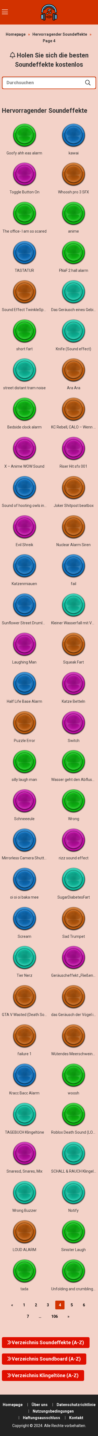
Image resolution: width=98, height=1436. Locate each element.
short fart (24, 349)
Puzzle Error (24, 740)
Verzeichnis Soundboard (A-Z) (46, 1359)
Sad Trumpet (73, 936)
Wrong (73, 819)
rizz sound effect (73, 858)
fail (73, 584)
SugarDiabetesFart (73, 897)
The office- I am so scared (24, 231)
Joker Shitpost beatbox (74, 505)
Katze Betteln (73, 701)
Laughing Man (24, 662)
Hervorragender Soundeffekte (59, 34)
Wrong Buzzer (24, 1210)
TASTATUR (24, 270)
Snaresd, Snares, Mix (24, 1171)
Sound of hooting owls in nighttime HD (34, 505)
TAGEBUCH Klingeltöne (24, 1132)
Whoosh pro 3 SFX (73, 192)
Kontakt (76, 1418)
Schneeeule (24, 819)
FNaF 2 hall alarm (73, 270)
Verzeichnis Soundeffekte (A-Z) (48, 1342)
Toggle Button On (24, 192)
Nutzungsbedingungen (53, 1411)
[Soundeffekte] (49, 12)
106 (54, 1316)
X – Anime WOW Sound (24, 466)
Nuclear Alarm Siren (73, 545)
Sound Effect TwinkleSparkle (27, 310)
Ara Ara (73, 388)
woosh (73, 1093)
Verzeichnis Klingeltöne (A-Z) (45, 1375)
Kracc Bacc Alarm (24, 1093)
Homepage (16, 34)
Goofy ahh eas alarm (24, 153)
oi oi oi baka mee (24, 897)
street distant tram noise (24, 388)
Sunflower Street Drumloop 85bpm (32, 623)
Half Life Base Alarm (24, 701)
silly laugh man (24, 779)
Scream (24, 936)
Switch (73, 740)
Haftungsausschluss (41, 1418)
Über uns (40, 1404)
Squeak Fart (73, 662)
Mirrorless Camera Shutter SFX (28, 858)
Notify (73, 1210)
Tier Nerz (24, 975)
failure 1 (24, 1054)
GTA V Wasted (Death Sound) (27, 1014)
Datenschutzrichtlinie (76, 1404)
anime (73, 231)
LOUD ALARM (24, 1250)
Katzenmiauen (24, 584)
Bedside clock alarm (24, 427)
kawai (74, 153)
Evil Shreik (24, 545)
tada (24, 1289)
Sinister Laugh (73, 1250)
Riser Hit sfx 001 (73, 466)
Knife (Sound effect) (73, 349)
